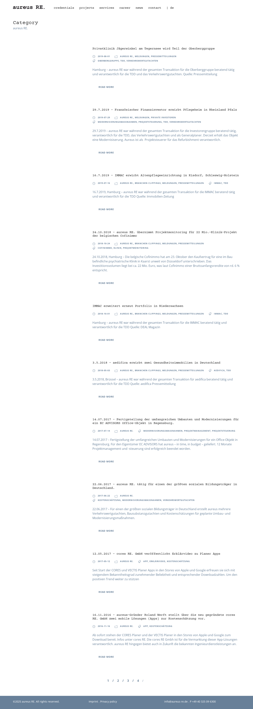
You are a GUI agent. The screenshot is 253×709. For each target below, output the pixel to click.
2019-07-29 (104, 117)
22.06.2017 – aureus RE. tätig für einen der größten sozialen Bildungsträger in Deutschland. (164, 486)
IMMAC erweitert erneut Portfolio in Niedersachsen (137, 306)
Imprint (93, 701)
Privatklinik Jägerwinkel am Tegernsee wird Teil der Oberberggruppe (153, 49)
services (106, 8)
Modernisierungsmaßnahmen (117, 121)
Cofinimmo (105, 247)
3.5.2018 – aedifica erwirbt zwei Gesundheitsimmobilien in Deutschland (156, 363)
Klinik (117, 247)
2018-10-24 (104, 243)
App (145, 561)
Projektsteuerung (150, 121)
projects (86, 8)
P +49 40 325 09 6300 (203, 701)
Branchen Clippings (148, 183)
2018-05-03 (104, 370)
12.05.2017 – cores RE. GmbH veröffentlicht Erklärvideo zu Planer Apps (156, 554)
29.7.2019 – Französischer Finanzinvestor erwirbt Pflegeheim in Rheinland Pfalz (164, 110)
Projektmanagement (197, 430)
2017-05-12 (104, 561)
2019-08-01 (104, 56)
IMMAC (218, 183)
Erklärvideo (157, 561)
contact (154, 8)
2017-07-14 (104, 430)
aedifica (219, 370)
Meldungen (142, 56)
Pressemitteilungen (164, 56)
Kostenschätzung (109, 500)
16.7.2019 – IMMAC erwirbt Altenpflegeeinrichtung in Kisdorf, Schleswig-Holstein (165, 175)
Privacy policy (108, 701)
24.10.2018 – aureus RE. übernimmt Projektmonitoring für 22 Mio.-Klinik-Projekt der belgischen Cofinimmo (164, 234)
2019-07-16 (104, 183)
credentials (64, 8)
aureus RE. (126, 56)
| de (170, 8)
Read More (106, 87)
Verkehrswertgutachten (142, 60)
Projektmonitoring (136, 247)
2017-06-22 (104, 495)
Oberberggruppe (108, 60)
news (139, 8)
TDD (122, 60)
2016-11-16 (104, 626)
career (124, 8)
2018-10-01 (104, 313)
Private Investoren (163, 117)
